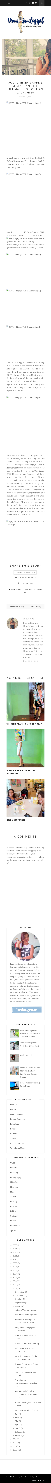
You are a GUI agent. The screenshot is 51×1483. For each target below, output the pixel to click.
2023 (15, 1252)
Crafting (13, 1216)
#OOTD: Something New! (26, 1315)
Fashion (19, 589)
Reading (13, 1201)
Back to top (37, 1480)
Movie (12, 1192)
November (20, 1295)
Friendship (14, 1124)
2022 (15, 1256)
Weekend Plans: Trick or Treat (24, 724)
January (18, 1435)
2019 (15, 1267)
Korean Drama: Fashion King (27, 1343)
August (18, 1306)
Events (13, 1109)
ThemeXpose (25, 1477)
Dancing (13, 1206)
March (18, 1428)
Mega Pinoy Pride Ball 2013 (26, 1410)
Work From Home (18, 1148)
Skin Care (14, 1182)
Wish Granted (26, 1055)
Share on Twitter (27, 578)
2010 (15, 1446)
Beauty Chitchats (17, 1119)
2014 (15, 1285)
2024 (15, 1249)
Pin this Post (27, 583)
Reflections (15, 1225)
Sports (13, 1230)
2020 (15, 1263)
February (19, 1432)
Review (13, 1129)
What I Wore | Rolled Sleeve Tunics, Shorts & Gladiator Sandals (30, 1033)
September (20, 1303)
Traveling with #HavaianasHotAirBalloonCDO (27, 1383)
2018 (15, 1270)
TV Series (14, 1197)
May (17, 1421)
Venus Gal (28, 619)
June (17, 1417)
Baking (13, 1211)
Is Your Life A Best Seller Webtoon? (21, 772)
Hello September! (16, 820)
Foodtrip (14, 1168)
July (17, 1414)
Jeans (39, 589)
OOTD (25, 593)
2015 (15, 1281)
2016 (15, 1277)
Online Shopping (17, 1114)
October (19, 1299)
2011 (15, 1443)
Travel (13, 1138)
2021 (15, 1259)
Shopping (14, 1187)
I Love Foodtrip (29, 589)
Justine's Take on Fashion (25, 1310)
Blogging (14, 1172)
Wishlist (13, 1133)
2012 (15, 1439)
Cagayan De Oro (17, 1143)
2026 (15, 1245)
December (20, 1292)
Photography (15, 1177)
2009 (15, 1450)
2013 (15, 1288)
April (17, 1425)
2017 (15, 1274)
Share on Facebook (26, 572)
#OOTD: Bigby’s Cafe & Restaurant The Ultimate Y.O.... (26, 1394)
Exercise (14, 1221)
